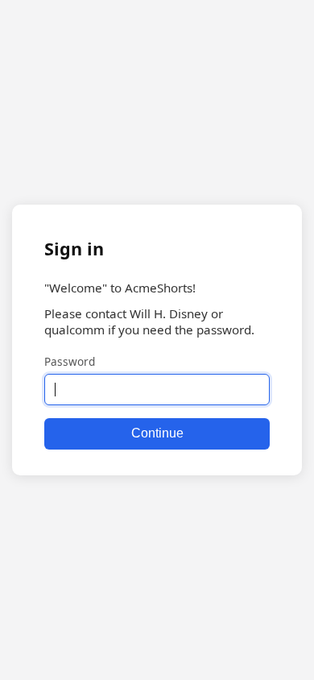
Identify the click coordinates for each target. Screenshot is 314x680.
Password (69, 361)
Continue (157, 433)
